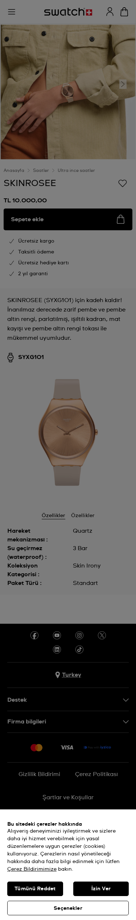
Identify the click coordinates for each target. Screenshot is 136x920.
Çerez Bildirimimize (32, 869)
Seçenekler (68, 908)
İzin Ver (101, 888)
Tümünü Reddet (35, 888)
